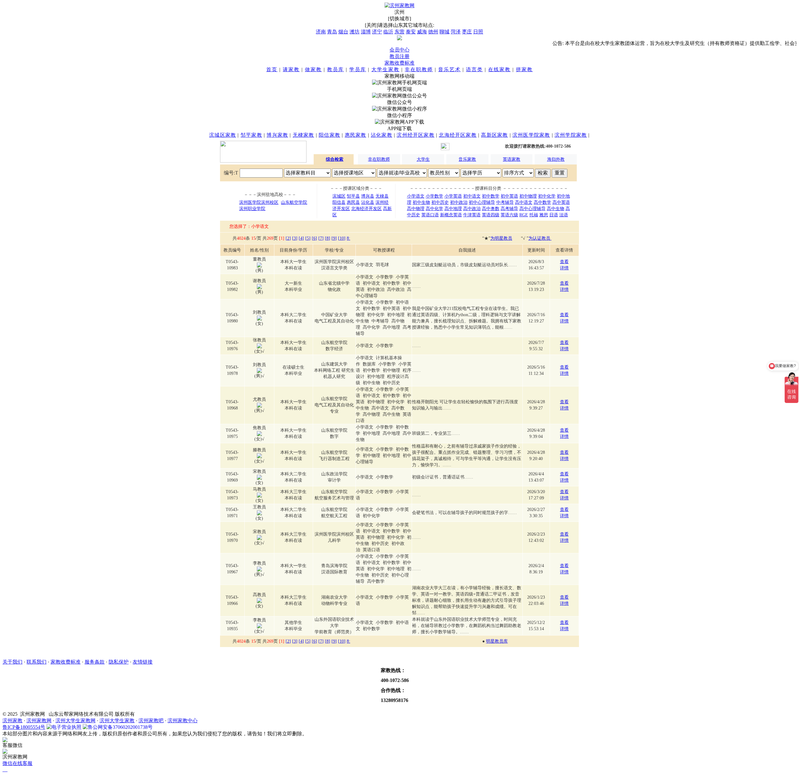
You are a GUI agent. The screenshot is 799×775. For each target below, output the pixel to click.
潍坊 (355, 31)
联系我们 (37, 662)
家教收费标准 (399, 63)
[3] (294, 238)
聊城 (444, 31)
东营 (399, 31)
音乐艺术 (449, 69)
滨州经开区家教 (415, 135)
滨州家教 (12, 720)
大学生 (423, 159)
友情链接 (143, 662)
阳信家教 (329, 135)
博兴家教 (277, 135)
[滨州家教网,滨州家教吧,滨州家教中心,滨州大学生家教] (399, 5)
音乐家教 (467, 159)
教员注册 (399, 56)
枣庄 (467, 31)
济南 (321, 31)
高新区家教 (494, 135)
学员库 (357, 69)
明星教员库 (497, 641)
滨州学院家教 (571, 135)
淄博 (366, 31)
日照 (478, 31)
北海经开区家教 (457, 135)
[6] (314, 238)
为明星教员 (501, 238)
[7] (321, 238)
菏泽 (456, 31)
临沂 (388, 31)
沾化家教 (381, 135)
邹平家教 (251, 135)
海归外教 (556, 159)
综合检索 (334, 159)
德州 (433, 31)
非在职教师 (419, 69)
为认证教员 (539, 238)
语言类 (474, 69)
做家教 (313, 69)
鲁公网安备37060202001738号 (120, 727)
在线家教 (499, 69)
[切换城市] (399, 18)
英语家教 (511, 159)
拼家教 (524, 69)
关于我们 (12, 662)
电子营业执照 (66, 727)
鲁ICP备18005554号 (23, 727)
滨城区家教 (222, 135)
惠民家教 (355, 135)
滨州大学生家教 (117, 720)
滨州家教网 (39, 720)
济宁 (377, 31)
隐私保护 (119, 662)
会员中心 (399, 49)
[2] (288, 238)
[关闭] (371, 25)
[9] (334, 238)
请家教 (291, 69)
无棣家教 (303, 135)
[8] (327, 238)
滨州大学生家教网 (76, 720)
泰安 (411, 31)
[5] (308, 238)
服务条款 (95, 662)
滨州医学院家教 (531, 135)
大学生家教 (385, 69)
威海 (422, 31)
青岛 (332, 31)
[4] (301, 238)
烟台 (343, 31)
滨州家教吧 (151, 720)
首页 (271, 69)
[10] (342, 238)
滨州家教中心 (183, 720)
